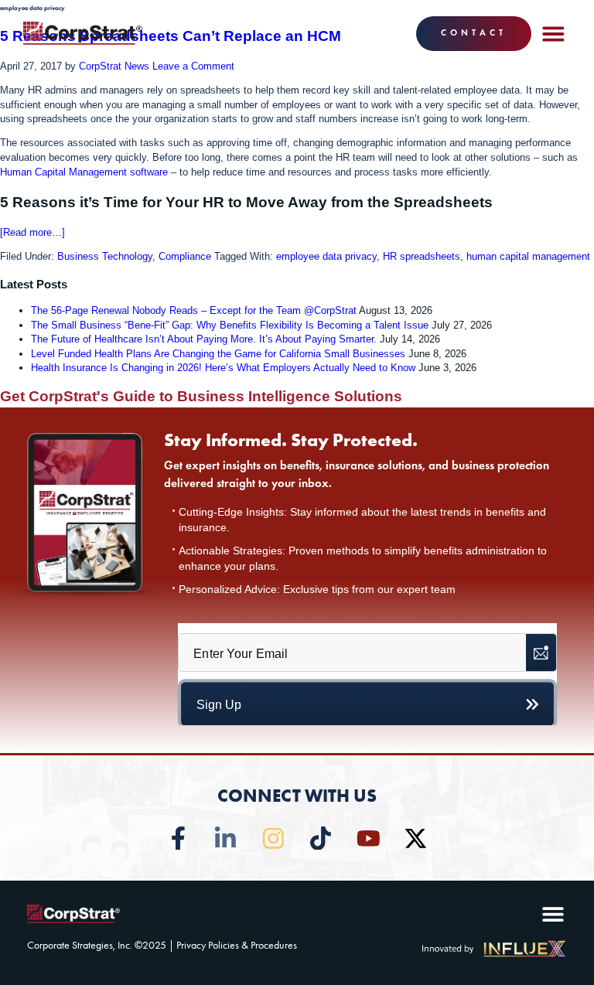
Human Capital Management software (84, 172)
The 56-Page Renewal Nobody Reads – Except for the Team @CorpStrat (194, 310)
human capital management (528, 256)
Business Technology (104, 256)
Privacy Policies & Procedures (236, 945)
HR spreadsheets (421, 256)
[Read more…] (32, 232)
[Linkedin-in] (225, 838)
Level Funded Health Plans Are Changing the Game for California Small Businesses (218, 354)
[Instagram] (273, 838)
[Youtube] (369, 838)
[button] (553, 33)
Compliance (185, 256)
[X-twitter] (416, 838)
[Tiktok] (321, 838)
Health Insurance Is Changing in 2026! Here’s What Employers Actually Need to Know (223, 367)
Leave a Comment (193, 66)
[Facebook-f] (178, 838)
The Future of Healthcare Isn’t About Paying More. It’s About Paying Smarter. (204, 339)
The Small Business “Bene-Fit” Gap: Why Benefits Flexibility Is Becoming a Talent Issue (229, 325)
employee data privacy (326, 256)
